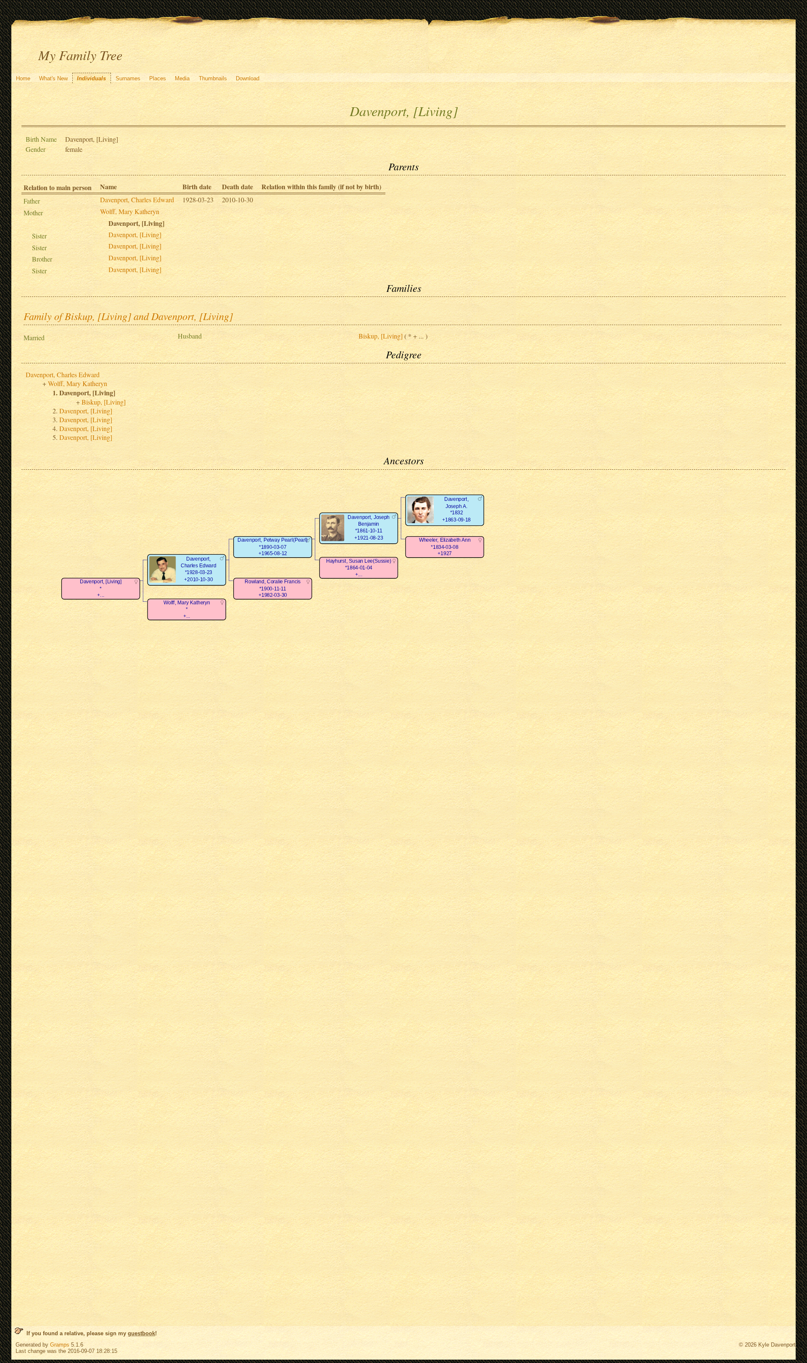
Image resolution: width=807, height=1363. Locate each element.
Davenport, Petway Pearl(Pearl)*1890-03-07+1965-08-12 (272, 546)
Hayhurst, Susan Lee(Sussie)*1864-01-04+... (358, 567)
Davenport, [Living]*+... (100, 588)
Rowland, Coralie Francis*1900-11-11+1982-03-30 (273, 588)
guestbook (141, 1333)
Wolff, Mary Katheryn (129, 211)
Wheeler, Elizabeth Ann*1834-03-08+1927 (445, 546)
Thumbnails (213, 78)
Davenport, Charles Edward (137, 199)
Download (247, 78)
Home (23, 78)
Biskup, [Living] (381, 335)
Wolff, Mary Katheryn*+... (187, 609)
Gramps (59, 1345)
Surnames (128, 78)
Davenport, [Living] (134, 234)
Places (157, 78)
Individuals (91, 78)
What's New (53, 78)
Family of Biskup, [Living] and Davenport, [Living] (128, 316)
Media (182, 78)
